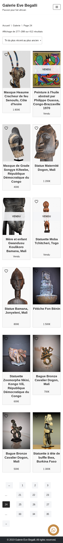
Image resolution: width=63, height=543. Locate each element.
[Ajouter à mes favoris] (6, 55)
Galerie (16, 25)
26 (34, 504)
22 (33, 494)
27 (48, 504)
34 (33, 514)
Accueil (6, 25)
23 (47, 494)
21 (20, 494)
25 (20, 504)
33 (20, 514)
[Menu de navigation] (57, 7)
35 (47, 514)
